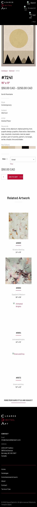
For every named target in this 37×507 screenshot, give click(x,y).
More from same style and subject (18, 400)
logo (2, 134)
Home (3, 469)
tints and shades (17, 139)
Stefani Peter (6, 121)
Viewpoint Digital (6, 504)
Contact (4, 485)
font (30, 129)
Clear (11, 164)
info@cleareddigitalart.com (11, 440)
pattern (21, 137)
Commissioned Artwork (9, 477)
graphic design (6, 131)
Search (33, 3)
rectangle (28, 137)
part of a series (13, 137)
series (3, 139)
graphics (15, 131)
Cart (34, 15)
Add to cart (13, 177)
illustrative (31, 131)
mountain (8, 134)
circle (8, 129)
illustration (23, 131)
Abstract (12, 71)
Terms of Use (6, 489)
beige (3, 129)
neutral (22, 134)
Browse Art (32, 8)
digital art (14, 129)
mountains (15, 134)
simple (8, 139)
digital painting (23, 129)
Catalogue (4, 71)
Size (4, 159)
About (3, 481)
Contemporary (6, 105)
